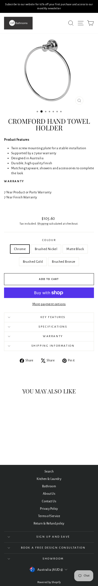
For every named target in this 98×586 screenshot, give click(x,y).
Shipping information (53, 345)
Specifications (53, 326)
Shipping (43, 223)
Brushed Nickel (46, 249)
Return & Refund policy (49, 523)
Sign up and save (53, 536)
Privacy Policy (49, 508)
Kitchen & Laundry (49, 479)
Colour (49, 240)
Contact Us (49, 501)
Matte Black (75, 249)
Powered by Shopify (49, 582)
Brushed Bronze (63, 261)
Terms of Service (49, 516)
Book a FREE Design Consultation (53, 547)
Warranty (53, 336)
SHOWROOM (53, 558)
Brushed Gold (33, 261)
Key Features (52, 317)
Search (49, 471)
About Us (49, 493)
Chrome (20, 249)
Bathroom (49, 486)
